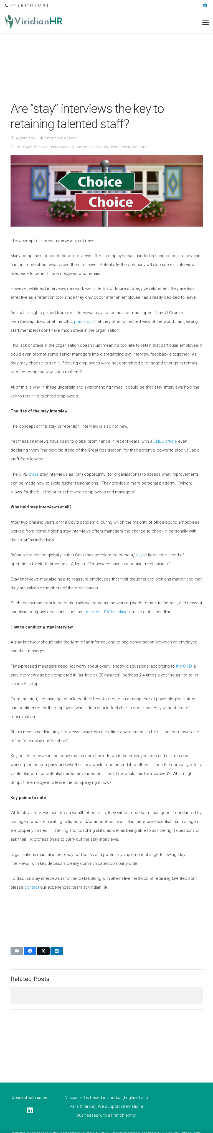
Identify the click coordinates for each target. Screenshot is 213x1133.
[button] (205, 22)
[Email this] (17, 951)
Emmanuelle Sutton (61, 138)
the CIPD (184, 666)
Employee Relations (32, 147)
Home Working (61, 147)
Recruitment (120, 147)
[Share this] (30, 951)
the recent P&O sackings (106, 611)
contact (32, 887)
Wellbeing (140, 147)
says (140, 554)
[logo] (9, 22)
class (34, 474)
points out (83, 321)
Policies (101, 147)
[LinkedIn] (205, 5)
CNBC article (165, 441)
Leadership (84, 147)
